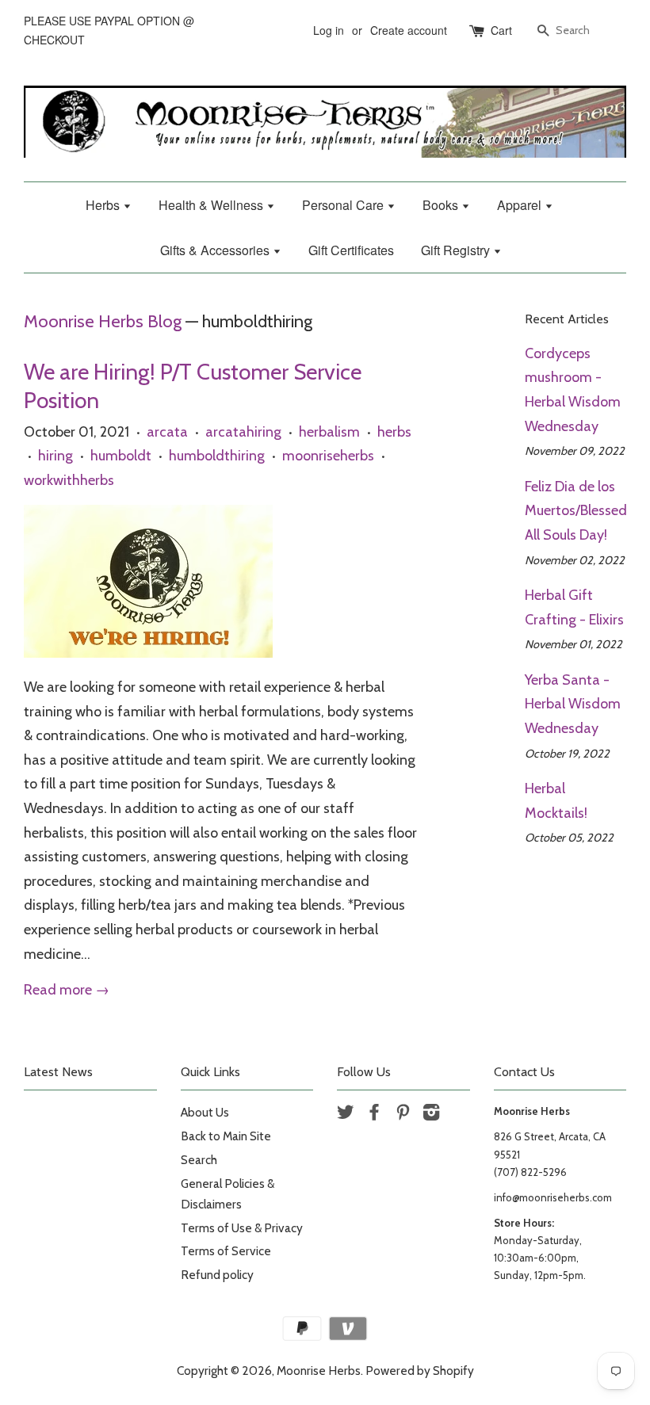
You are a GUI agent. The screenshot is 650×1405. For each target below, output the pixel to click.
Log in (328, 30)
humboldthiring (217, 455)
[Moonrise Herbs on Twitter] (345, 1114)
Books (441, 205)
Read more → (66, 989)
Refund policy (217, 1274)
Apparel (521, 205)
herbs (394, 432)
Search (199, 1159)
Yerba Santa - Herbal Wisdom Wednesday (573, 704)
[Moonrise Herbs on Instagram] (431, 1114)
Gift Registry (457, 250)
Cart (501, 30)
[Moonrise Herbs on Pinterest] (402, 1114)
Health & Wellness (212, 205)
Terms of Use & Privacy (242, 1227)
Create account (408, 30)
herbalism (329, 432)
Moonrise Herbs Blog (103, 321)
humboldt (120, 455)
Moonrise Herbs (319, 1370)
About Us (205, 1112)
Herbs (104, 205)
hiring (55, 455)
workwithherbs (69, 480)
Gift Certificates (351, 250)
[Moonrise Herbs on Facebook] (374, 1114)
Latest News (58, 1071)
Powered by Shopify (419, 1370)
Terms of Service (226, 1250)
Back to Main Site (226, 1135)
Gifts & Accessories (216, 250)
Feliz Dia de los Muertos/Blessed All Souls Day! (576, 511)
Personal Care (344, 205)
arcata (167, 432)
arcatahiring (243, 432)
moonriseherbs (328, 455)
